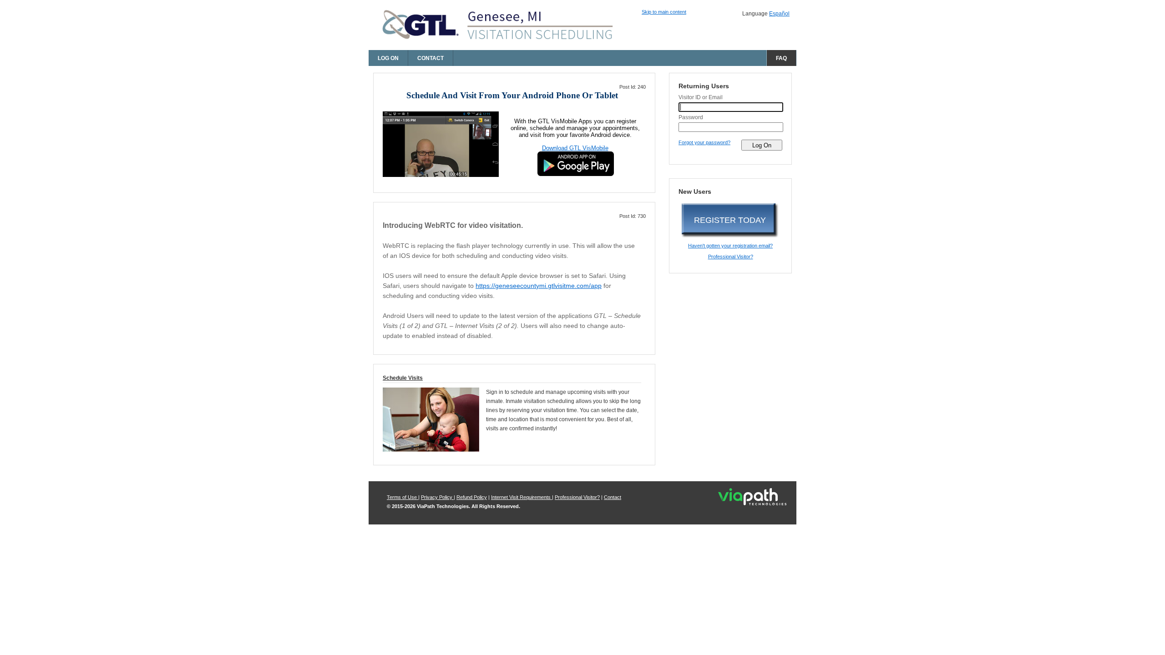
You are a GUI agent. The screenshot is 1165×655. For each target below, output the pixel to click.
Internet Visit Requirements (521, 497)
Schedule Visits (403, 378)
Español (779, 13)
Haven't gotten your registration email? (730, 245)
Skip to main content (664, 12)
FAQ (781, 58)
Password (691, 117)
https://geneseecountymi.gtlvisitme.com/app (539, 285)
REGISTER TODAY (730, 220)
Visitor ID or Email (701, 97)
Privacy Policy (437, 497)
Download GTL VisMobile (575, 148)
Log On (388, 58)
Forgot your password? (704, 142)
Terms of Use (402, 497)
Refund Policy (471, 497)
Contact (430, 58)
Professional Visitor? (730, 256)
